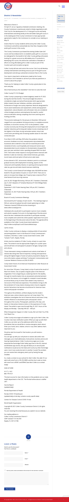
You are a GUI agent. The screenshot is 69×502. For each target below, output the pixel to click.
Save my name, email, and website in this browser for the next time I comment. (25, 470)
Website (27, 464)
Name (26, 453)
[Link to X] (58, 499)
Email (26, 458)
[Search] (58, 6)
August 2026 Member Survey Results (60, 42)
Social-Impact (49, 499)
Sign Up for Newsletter (61, 18)
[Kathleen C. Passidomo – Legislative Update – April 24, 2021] (1, 251)
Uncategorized (40, 18)
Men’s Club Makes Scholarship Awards (60, 49)
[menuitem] (58, 6)
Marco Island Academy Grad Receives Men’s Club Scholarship (60, 59)
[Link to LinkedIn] (63, 499)
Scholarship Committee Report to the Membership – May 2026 (60, 69)
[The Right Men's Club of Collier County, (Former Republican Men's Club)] (8, 6)
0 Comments (15, 18)
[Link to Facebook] (61, 499)
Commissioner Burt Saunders (28, 18)
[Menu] (62, 6)
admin (5, 20)
